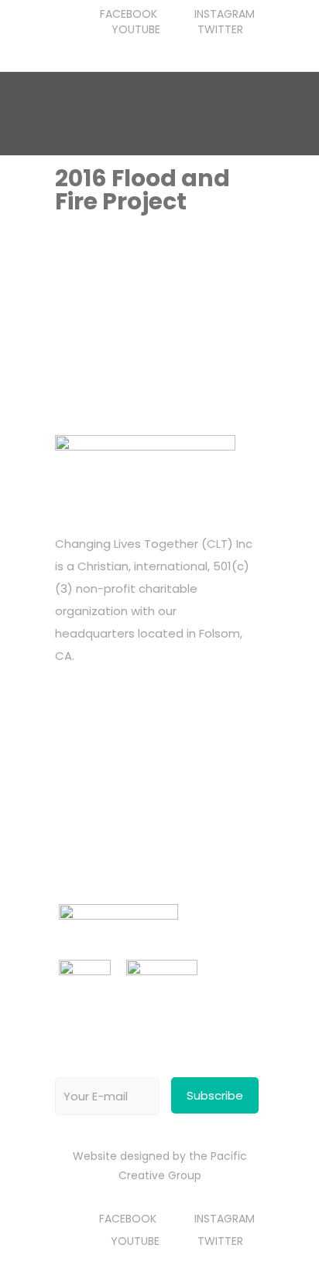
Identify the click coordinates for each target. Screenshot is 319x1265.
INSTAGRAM (224, 14)
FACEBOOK (128, 14)
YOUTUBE (135, 29)
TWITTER (220, 29)
